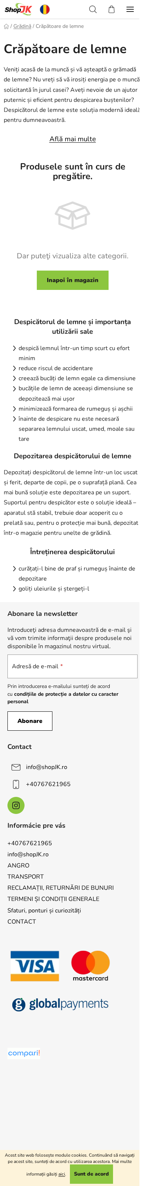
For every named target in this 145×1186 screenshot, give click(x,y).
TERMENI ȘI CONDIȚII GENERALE (53, 899)
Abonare (29, 721)
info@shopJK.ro (46, 767)
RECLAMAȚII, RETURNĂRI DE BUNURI (60, 888)
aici (61, 1174)
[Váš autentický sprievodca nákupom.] (23, 1053)
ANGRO (18, 866)
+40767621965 (48, 784)
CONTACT (21, 922)
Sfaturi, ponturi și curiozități (44, 911)
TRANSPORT (25, 877)
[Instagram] (16, 805)
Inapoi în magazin (73, 280)
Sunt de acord (91, 1173)
